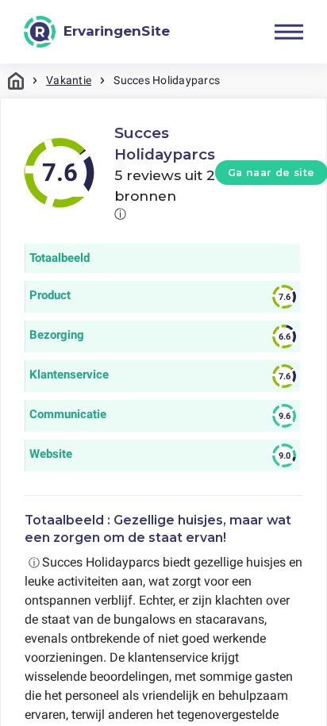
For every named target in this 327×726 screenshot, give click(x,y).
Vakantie (68, 80)
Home (16, 80)
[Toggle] (289, 32)
